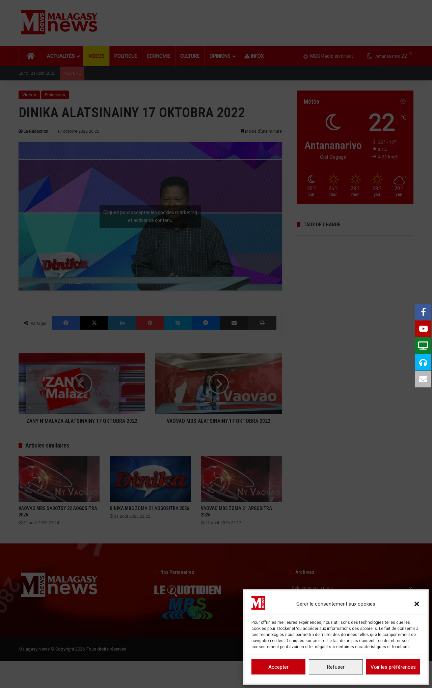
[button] (416, 604)
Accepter (278, 667)
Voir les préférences (393, 667)
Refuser (336, 667)
